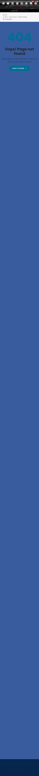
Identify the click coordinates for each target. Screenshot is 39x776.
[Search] (22, 3)
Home (5, 15)
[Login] (26, 3)
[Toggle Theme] (17, 3)
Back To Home (18, 68)
